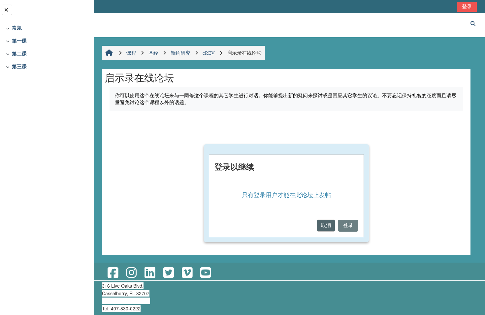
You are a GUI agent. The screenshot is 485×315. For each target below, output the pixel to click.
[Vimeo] (187, 273)
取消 (326, 225)
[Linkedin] (150, 273)
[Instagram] (131, 273)
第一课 (19, 40)
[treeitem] (47, 28)
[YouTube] (205, 273)
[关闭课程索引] (7, 10)
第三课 (19, 66)
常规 (17, 28)
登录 (467, 6)
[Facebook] (113, 273)
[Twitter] (168, 273)
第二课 (19, 53)
